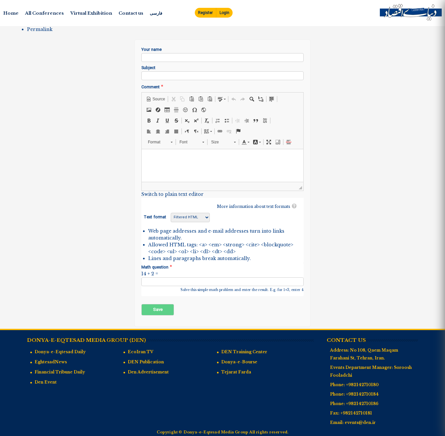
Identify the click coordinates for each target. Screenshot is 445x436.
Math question (156, 267)
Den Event (46, 382)
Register (205, 13)
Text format (155, 217)
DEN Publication (146, 361)
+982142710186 (362, 403)
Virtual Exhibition (91, 13)
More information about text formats (253, 206)
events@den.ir (360, 422)
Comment (152, 87)
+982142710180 (362, 384)
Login (224, 13)
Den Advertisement (148, 372)
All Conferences (44, 13)
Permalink (39, 29)
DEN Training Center (244, 351)
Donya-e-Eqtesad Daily (60, 351)
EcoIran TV (140, 351)
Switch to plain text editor (172, 194)
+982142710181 (356, 413)
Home (11, 13)
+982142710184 (362, 394)
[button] (155, 99)
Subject (148, 68)
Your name (151, 50)
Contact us (131, 13)
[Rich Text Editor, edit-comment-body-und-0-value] (222, 165)
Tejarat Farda (236, 372)
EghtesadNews (51, 361)
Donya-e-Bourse (239, 361)
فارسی (156, 13)
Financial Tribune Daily (60, 372)
